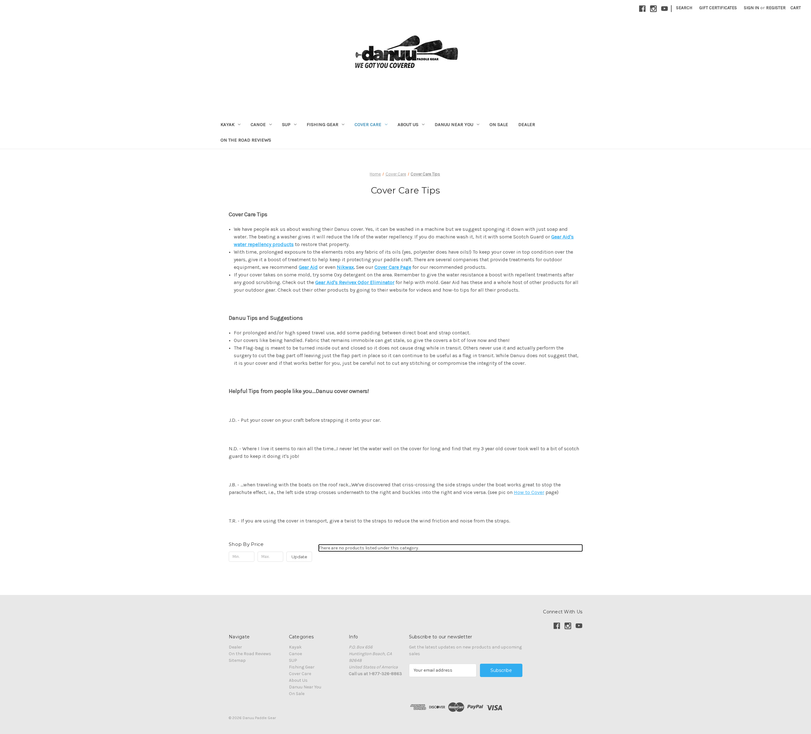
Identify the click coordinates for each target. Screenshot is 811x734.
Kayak (227, 124)
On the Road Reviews (245, 140)
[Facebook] (642, 8)
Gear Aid (308, 267)
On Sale (498, 124)
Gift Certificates (718, 7)
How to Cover (529, 492)
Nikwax (345, 267)
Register (776, 7)
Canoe (258, 124)
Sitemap (237, 660)
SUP (286, 124)
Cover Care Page (392, 267)
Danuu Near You (454, 124)
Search (684, 7)
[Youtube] (664, 8)
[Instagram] (653, 8)
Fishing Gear (322, 124)
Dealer (526, 124)
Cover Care (367, 124)
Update (299, 556)
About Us (408, 124)
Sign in (751, 7)
